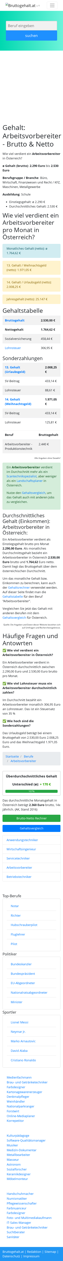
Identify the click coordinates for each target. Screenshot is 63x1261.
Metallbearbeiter (18, 1155)
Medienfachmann (19, 1077)
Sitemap (50, 1252)
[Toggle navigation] (52, 5)
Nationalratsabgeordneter (29, 992)
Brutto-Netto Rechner (31, 818)
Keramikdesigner (19, 1174)
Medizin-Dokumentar (21, 1150)
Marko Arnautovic (23, 1041)
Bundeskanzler (21, 964)
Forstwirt (13, 1111)
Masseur (13, 1160)
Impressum (31, 1256)
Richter (16, 915)
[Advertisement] (31, 85)
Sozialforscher (17, 1169)
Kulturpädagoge (18, 1136)
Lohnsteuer (13, 348)
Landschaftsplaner (30, 481)
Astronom (14, 1164)
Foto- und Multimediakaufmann (29, 1218)
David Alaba (19, 1051)
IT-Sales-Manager (19, 1223)
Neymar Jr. (18, 1032)
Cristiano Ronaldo (23, 1060)
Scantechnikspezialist (22, 476)
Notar (15, 906)
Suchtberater (16, 1232)
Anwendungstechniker (22, 840)
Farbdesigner (16, 1087)
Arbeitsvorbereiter (19, 868)
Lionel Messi (19, 1022)
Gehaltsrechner (19, 587)
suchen (31, 35)
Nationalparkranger (20, 1106)
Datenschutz (11, 1256)
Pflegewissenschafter (22, 1203)
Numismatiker (17, 1199)
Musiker (12, 1145)
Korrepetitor (15, 1121)
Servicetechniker (18, 858)
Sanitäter (13, 1237)
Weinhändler (16, 1101)
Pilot (14, 944)
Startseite (12, 756)
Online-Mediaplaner (21, 1116)
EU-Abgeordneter (23, 983)
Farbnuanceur (16, 1208)
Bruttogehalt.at (13, 1252)
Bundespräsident (23, 974)
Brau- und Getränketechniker (27, 1082)
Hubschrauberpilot (24, 925)
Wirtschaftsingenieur (21, 849)
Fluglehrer (18, 934)
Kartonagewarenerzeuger (24, 1092)
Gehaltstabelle (13, 596)
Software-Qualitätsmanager (26, 1140)
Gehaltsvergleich (33, 493)
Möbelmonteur (17, 1179)
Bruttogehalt (15, 320)
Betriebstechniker (19, 877)
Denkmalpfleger (18, 1097)
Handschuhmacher (20, 1194)
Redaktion (34, 1252)
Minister (16, 1002)
